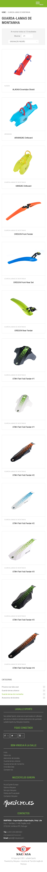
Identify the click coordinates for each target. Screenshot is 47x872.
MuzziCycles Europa (11, 785)
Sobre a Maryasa (10, 787)
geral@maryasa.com (16, 838)
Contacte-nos (8, 770)
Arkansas (8, 134)
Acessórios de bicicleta (10, 698)
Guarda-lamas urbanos (10, 691)
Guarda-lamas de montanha (15, 182)
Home (4, 12)
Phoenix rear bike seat (10, 687)
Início (5, 752)
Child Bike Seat (9, 767)
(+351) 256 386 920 (14, 832)
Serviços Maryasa (10, 790)
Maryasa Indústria (22, 722)
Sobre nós (7, 755)
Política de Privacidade (11, 793)
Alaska (7, 86)
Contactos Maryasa (10, 796)
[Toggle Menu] (40, 3)
